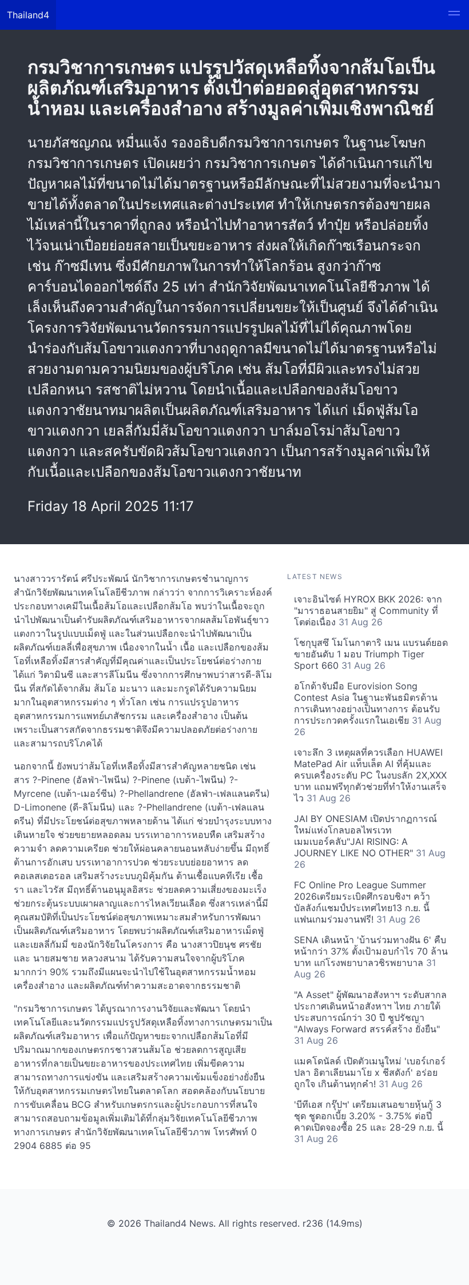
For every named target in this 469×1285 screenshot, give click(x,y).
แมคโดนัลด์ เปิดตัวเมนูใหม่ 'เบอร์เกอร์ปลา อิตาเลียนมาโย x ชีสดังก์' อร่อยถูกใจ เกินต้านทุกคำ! (370, 1072)
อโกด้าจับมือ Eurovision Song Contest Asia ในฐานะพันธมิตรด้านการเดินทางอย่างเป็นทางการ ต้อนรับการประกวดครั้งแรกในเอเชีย (368, 708)
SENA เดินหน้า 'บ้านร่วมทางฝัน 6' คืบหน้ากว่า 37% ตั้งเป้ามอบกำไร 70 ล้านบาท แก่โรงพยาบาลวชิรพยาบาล (371, 957)
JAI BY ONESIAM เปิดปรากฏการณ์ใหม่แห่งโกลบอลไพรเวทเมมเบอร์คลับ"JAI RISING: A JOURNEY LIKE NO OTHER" (370, 841)
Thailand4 (28, 15)
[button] (454, 14)
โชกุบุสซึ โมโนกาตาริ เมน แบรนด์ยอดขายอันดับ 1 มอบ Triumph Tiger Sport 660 (371, 654)
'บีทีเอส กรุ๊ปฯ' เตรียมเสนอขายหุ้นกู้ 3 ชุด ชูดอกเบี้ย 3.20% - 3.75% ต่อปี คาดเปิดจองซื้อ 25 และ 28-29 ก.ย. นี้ (368, 1121)
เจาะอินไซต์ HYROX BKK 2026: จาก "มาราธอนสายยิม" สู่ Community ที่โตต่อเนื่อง (368, 610)
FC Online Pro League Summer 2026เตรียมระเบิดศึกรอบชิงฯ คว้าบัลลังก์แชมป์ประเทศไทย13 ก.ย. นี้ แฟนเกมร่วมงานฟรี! (362, 902)
